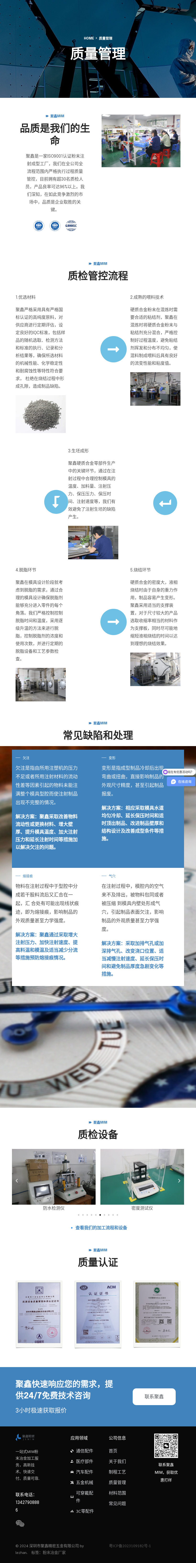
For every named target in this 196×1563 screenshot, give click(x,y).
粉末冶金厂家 (54, 1552)
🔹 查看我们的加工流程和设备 (98, 1228)
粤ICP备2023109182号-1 (130, 1545)
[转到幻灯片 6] (100, 1215)
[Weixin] (20, 1523)
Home (89, 38)
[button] (16, 1180)
